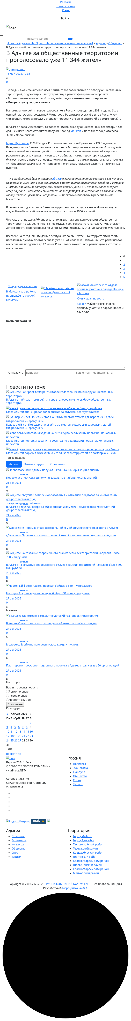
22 (27, 736)
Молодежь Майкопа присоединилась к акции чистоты (42, 644)
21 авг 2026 (13, 483)
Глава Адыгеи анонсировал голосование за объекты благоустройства (52, 412)
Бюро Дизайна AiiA (74, 888)
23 (31, 736)
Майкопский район (86, 873)
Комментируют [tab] (34, 464)
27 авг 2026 (13, 598)
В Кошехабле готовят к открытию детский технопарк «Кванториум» (51, 623)
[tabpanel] (65, 538)
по (19, 754)
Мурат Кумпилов (17, 143)
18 (12, 736)
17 (7, 736)
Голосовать (15, 704)
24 (7, 740)
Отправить (15, 372)
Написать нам (65, 6)
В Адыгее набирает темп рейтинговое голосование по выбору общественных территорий (58, 401)
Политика (79, 764)
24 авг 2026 (13, 515)
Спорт (77, 780)
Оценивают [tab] (58, 464)
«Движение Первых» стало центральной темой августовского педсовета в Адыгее (61, 535)
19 (15, 736)
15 (27, 731)
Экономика (80, 768)
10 (7, 731)
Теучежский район (85, 848)
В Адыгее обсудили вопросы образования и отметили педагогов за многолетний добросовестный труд (60, 508)
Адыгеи (57, 179)
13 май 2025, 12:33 (18, 74)
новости (11, 754)
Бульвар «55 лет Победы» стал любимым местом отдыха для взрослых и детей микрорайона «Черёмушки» (58, 426)
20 (19, 736)
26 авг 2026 (13, 573)
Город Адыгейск (83, 840)
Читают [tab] (14, 464)
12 (15, 731)
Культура (79, 772)
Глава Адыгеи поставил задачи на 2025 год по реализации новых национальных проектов (59, 442)
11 (12, 731)
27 (19, 740)
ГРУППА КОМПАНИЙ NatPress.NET (68, 884)
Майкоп (75, 131)
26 (15, 740)
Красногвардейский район (91, 861)
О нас (66, 10)
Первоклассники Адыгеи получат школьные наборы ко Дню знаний (51, 477)
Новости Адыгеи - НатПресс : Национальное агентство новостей (50, 43)
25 (12, 740)
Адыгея (101, 43)
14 (23, 731)
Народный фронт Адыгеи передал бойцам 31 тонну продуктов (48, 593)
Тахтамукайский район (88, 844)
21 (23, 736)
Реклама (65, 2)
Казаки (81, 304)
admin (21, 69)
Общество (115, 43)
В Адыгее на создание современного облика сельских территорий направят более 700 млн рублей (64, 566)
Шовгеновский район (87, 865)
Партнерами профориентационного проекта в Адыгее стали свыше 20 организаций (62, 665)
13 (19, 731)
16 (31, 731)
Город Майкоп (82, 836)
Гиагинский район (85, 857)
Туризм (78, 784)
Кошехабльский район (88, 852)
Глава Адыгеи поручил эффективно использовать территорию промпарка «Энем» (61, 453)
